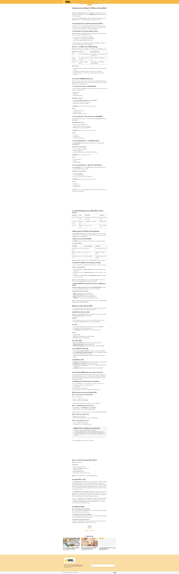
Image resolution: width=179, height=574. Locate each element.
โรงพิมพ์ (64, 538)
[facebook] (114, 572)
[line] (115, 572)
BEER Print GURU (89, 530)
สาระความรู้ (89, 4)
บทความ (100, 1)
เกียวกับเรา (111, 1)
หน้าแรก (96, 1)
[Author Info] (89, 528)
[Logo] (67, 1)
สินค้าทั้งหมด (106, 1)
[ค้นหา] (114, 565)
